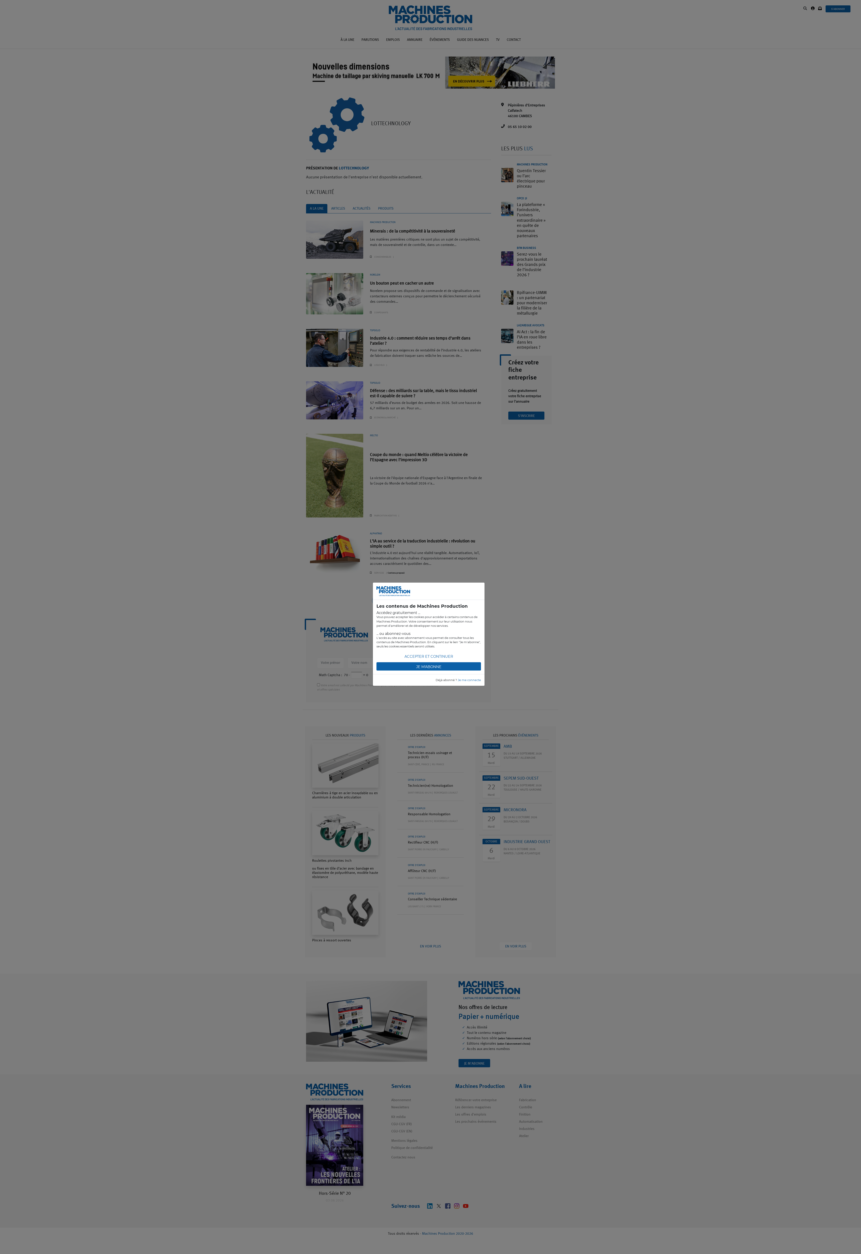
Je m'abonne (428, 667)
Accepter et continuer (428, 656)
